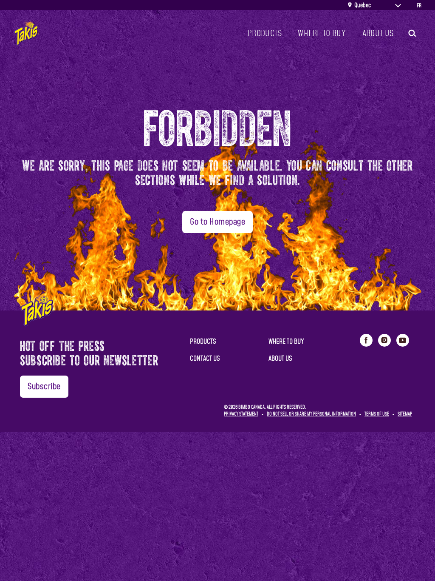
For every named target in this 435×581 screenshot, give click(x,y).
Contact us (205, 358)
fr (419, 5)
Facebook (366, 340)
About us (378, 33)
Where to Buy (322, 33)
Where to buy (286, 341)
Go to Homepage (217, 222)
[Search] (411, 33)
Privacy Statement (241, 414)
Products (265, 33)
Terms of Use (376, 414)
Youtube (402, 340)
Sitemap (405, 414)
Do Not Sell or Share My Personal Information (311, 414)
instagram (384, 340)
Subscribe (44, 386)
